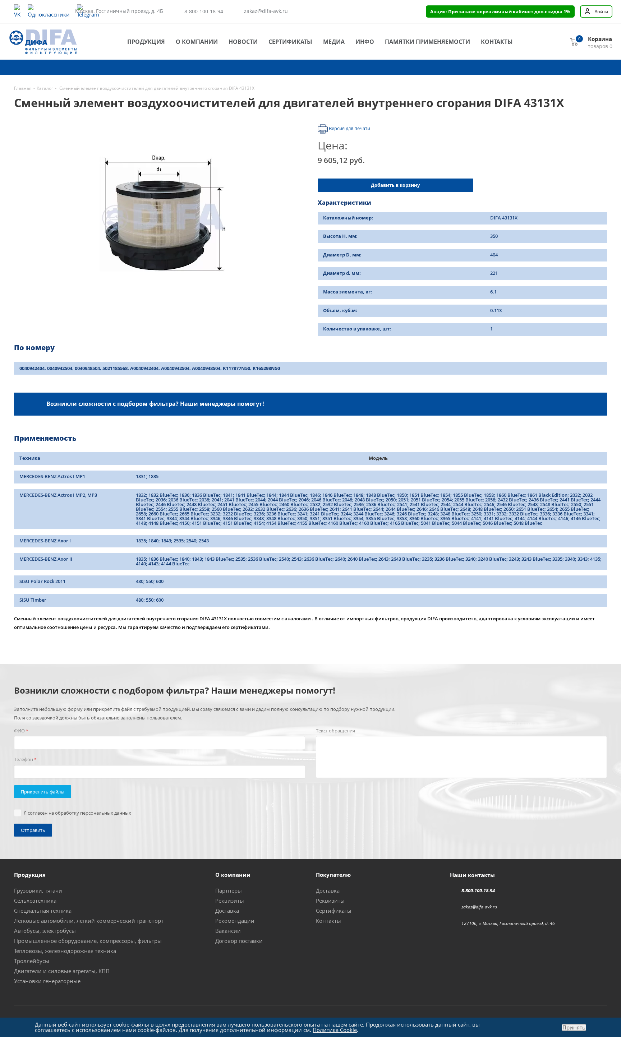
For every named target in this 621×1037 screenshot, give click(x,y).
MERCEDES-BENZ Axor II (45, 559)
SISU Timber (32, 600)
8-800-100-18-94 (203, 11)
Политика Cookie (335, 1029)
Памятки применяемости (427, 42)
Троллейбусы (31, 960)
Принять (573, 1027)
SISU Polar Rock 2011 (42, 581)
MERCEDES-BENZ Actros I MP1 (52, 476)
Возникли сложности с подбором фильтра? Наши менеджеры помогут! (155, 403)
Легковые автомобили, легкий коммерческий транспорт (89, 920)
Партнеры (228, 890)
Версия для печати (349, 128)
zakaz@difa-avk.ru (266, 11)
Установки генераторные (47, 981)
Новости (243, 42)
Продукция (146, 42)
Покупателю (333, 874)
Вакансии (228, 930)
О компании (197, 42)
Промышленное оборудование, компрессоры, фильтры (88, 940)
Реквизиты (229, 900)
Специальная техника (43, 910)
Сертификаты (290, 42)
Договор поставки (239, 940)
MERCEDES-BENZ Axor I (45, 540)
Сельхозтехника (35, 900)
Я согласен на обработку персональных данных (77, 813)
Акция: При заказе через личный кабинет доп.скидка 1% (500, 11)
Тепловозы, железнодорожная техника (65, 950)
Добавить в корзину (395, 185)
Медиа (334, 42)
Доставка (227, 910)
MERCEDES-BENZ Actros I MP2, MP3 (58, 495)
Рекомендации (234, 920)
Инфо (364, 42)
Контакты (497, 42)
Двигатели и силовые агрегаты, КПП (62, 970)
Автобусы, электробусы (45, 930)
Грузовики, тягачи (38, 890)
